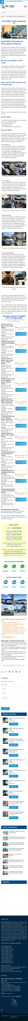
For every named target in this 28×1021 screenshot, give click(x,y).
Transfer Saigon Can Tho (6, 951)
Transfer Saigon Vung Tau (7, 950)
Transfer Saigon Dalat (6, 947)
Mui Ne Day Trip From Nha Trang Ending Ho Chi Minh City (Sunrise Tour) (16, 866)
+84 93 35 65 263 (18, 553)
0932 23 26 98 (13, 1)
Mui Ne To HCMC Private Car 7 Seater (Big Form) (16, 750)
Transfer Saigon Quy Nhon (7, 962)
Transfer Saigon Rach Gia (7, 961)
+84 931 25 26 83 (16, 538)
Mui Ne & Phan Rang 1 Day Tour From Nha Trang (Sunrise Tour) (17, 837)
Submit (5, 708)
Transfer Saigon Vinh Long (7, 955)
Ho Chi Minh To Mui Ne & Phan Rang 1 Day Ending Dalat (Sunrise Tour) (16, 849)
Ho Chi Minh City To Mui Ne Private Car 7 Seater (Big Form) (17, 739)
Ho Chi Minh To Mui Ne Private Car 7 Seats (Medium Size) (16, 802)
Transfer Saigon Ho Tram (7, 954)
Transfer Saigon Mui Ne (6, 946)
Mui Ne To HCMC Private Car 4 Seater (16, 729)
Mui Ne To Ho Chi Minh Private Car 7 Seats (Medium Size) (16, 812)
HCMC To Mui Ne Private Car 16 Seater (17, 760)
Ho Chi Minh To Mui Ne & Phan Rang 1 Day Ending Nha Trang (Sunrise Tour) (16, 843)
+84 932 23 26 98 (17, 531)
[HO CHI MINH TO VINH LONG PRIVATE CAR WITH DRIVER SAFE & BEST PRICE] (21, 332)
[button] (25, 6)
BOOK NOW (14, 724)
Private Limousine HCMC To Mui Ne (17, 781)
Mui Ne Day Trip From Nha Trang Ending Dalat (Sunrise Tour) (16, 872)
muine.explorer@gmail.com (14, 546)
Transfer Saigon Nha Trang (7, 948)
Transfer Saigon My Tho (6, 953)
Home (3, 16)
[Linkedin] (12, 671)
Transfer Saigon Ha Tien (6, 960)
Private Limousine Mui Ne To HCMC (16, 791)
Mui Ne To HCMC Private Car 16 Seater (17, 771)
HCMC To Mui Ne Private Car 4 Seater (16, 719)
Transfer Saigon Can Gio (6, 958)
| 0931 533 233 (19, 1)
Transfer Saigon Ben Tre (6, 957)
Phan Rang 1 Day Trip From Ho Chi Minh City (17, 832)
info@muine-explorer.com (14, 544)
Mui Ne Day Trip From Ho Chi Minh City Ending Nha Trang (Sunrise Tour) (16, 860)
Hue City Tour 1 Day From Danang (15, 855)
